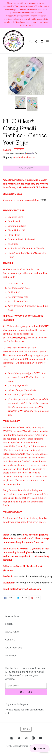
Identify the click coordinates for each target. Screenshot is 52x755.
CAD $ (25, 729)
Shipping (7, 157)
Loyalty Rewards (13, 647)
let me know (16, 534)
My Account (11, 655)
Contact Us (11, 639)
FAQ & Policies (13, 631)
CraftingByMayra (20, 746)
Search (9, 623)
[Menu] (47, 41)
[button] (20, 153)
